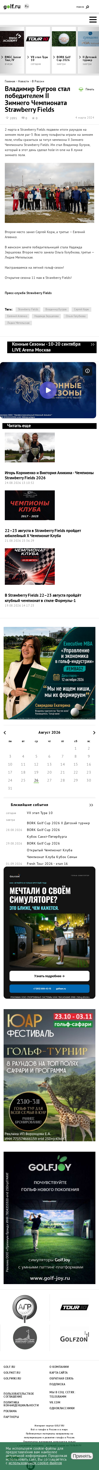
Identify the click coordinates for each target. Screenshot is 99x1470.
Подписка (57, 1384)
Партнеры (11, 1417)
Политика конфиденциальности (19, 1404)
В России (38, 82)
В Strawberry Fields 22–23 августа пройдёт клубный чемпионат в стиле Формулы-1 (43, 598)
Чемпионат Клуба (41, 857)
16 (89, 764)
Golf (12, 6)
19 (36, 772)
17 (10, 772)
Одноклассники (62, 1408)
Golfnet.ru (12, 1372)
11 (23, 764)
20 (49, 772)
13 (49, 764)
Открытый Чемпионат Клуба (49, 850)
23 (89, 772)
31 (10, 788)
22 (76, 772)
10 (10, 764)
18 (23, 772)
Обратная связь (62, 1378)
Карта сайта (59, 1372)
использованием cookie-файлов (35, 1463)
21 (62, 772)
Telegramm (58, 1396)
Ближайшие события (89, 805)
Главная (10, 82)
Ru (26, 6)
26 (36, 780)
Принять (82, 1456)
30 (89, 780)
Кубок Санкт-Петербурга (47, 837)
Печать (90, 89)
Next (86, 50)
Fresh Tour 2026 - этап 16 (47, 864)
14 (62, 764)
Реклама (10, 1411)
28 (62, 780)
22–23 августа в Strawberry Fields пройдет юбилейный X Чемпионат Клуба (43, 533)
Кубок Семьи (66, 857)
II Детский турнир (75, 823)
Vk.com (55, 1402)
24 (10, 780)
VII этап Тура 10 (39, 58)
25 (23, 780)
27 (49, 780)
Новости (23, 82)
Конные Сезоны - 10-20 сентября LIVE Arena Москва (92, 347)
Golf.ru (9, 1367)
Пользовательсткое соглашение (19, 1395)
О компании (59, 1367)
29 (76, 780)
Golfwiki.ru (12, 1378)
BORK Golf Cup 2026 (64, 58)
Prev (12, 50)
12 (36, 764)
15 (76, 764)
